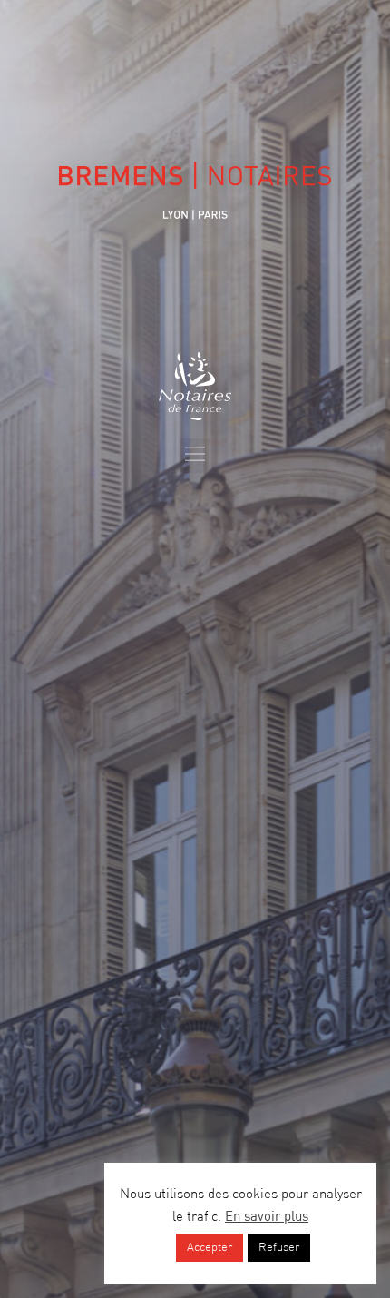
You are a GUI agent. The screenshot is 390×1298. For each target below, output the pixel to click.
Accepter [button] (209, 1248)
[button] (195, 455)
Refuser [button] (278, 1248)
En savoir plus (266, 1217)
